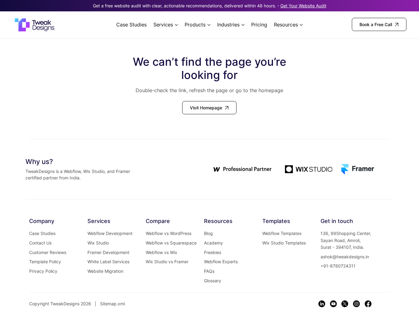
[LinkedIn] (321, 303)
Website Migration (105, 271)
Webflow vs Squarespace (171, 242)
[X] (344, 303)
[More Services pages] (176, 24)
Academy (213, 242)
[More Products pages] (208, 24)
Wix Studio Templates (284, 242)
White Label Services (108, 261)
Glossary (212, 280)
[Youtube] (333, 303)
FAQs (209, 271)
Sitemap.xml (112, 303)
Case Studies (42, 233)
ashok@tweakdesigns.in (345, 256)
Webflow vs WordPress (168, 233)
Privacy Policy (43, 271)
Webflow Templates (282, 233)
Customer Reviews (47, 252)
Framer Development (108, 252)
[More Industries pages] (242, 24)
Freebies (212, 252)
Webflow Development (110, 233)
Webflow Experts (221, 261)
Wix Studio (98, 242)
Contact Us (40, 242)
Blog (208, 233)
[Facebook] (368, 303)
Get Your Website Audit (303, 5)
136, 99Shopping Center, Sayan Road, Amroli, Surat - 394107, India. (346, 240)
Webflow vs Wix (161, 252)
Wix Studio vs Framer (167, 261)
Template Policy (45, 261)
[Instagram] (356, 303)
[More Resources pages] (301, 24)
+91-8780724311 (338, 265)
